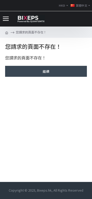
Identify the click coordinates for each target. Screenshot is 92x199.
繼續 (46, 71)
